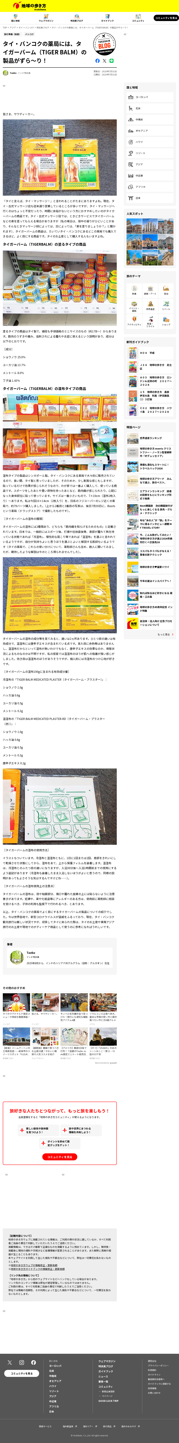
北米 (138, 108)
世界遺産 (150, 309)
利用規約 (152, 1369)
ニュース (103, 1376)
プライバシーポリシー (158, 1365)
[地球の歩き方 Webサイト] (29, 6)
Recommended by (102, 1063)
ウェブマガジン (46, 20)
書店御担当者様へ (156, 1379)
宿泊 (166, 293)
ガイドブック (107, 20)
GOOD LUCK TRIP (108, 1400)
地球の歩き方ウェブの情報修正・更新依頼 (34, 1265)
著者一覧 (103, 1381)
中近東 (139, 175)
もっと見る (164, 634)
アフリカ (140, 187)
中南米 (139, 119)
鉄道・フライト (150, 325)
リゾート (140, 153)
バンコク (29, 27)
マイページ (107, 1395)
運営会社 (152, 1360)
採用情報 (152, 1388)
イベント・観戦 (134, 309)
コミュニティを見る (166, 18)
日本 (138, 198)
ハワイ (139, 142)
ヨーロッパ (142, 97)
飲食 (134, 293)
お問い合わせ (154, 1392)
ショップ (166, 324)
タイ (21, 27)
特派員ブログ (76, 20)
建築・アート (150, 293)
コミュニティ (138, 20)
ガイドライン (154, 1374)
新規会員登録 (108, 1391)
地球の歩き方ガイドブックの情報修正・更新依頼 (38, 1269)
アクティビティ (134, 324)
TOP (5, 27)
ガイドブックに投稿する (159, 1383)
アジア (13, 27)
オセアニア (142, 130)
